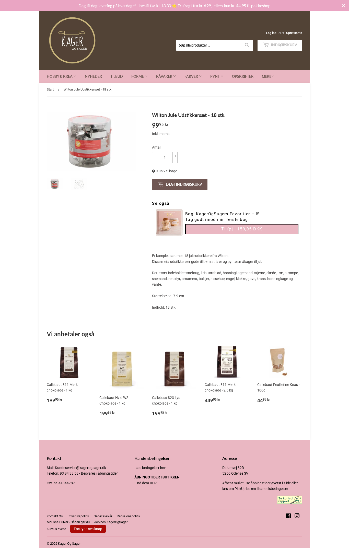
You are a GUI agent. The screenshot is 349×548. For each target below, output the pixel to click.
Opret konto (294, 33)
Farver (191, 76)
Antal (156, 147)
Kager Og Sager (69, 543)
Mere (266, 76)
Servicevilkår (103, 516)
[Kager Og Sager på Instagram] (297, 517)
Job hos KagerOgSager (110, 522)
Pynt (215, 76)
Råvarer (164, 76)
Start (50, 89)
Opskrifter (242, 76)
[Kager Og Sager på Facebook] (288, 517)
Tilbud (116, 76)
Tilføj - (241, 229)
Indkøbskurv (283, 45)
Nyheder (93, 76)
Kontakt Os (55, 516)
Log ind (271, 33)
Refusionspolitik (128, 516)
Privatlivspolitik (78, 516)
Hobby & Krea (60, 76)
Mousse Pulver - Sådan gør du (68, 522)
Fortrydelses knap (88, 529)
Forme (138, 76)
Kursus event (56, 529)
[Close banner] (343, 6)
